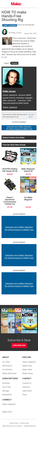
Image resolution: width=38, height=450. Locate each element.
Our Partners (7, 369)
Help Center (27, 391)
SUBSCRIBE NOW (19, 345)
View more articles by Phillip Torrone (16, 103)
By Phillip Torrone (15, 33)
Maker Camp (27, 373)
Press (24, 394)
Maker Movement (9, 373)
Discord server (31, 115)
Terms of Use (24, 423)
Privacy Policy (14, 423)
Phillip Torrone (9, 91)
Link (5, 57)
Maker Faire (27, 365)
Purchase (6, 383)
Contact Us (26, 383)
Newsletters (7, 394)
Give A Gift (6, 387)
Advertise (26, 387)
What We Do (7, 365)
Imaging (14, 63)
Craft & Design (9, 25)
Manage (5, 391)
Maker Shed (27, 369)
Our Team (6, 362)
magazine (29, 362)
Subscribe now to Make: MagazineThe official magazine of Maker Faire (19, 128)
